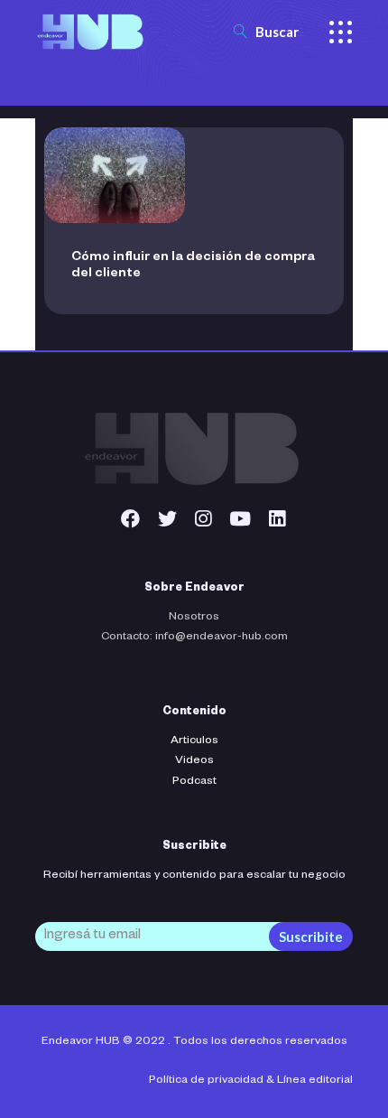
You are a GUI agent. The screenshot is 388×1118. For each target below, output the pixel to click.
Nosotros (194, 617)
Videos (194, 761)
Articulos (194, 741)
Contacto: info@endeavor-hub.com (194, 637)
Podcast (194, 782)
